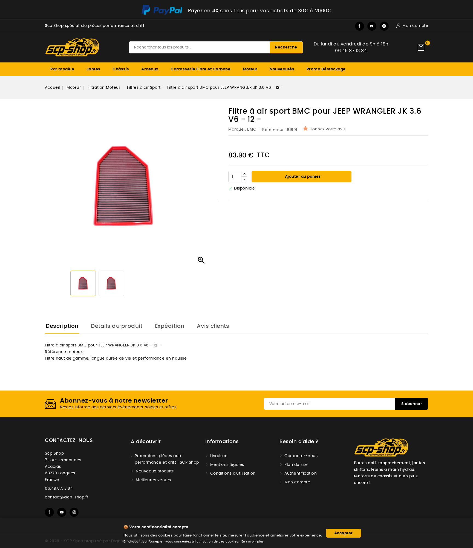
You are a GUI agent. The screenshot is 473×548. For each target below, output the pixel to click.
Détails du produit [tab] (116, 326)
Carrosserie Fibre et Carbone (200, 69)
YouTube (371, 26)
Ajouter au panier (302, 177)
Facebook (359, 26)
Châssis (121, 69)
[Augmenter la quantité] (244, 174)
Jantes (93, 69)
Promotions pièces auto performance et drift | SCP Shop (167, 459)
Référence (273, 130)
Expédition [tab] (169, 326)
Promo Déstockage (326, 69)
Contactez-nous (69, 440)
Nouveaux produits (155, 471)
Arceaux (149, 69)
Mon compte (297, 482)
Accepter (343, 533)
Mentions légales (227, 465)
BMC (251, 129)
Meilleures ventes (153, 480)
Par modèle (62, 69)
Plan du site (296, 465)
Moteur (250, 69)
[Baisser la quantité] (244, 179)
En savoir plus (252, 541)
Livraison (219, 456)
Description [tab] (62, 326)
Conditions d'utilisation (233, 473)
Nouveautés (282, 69)
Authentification (300, 473)
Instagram (384, 26)
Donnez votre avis (328, 129)
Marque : (237, 129)
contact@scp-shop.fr (66, 497)
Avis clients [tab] (213, 326)
